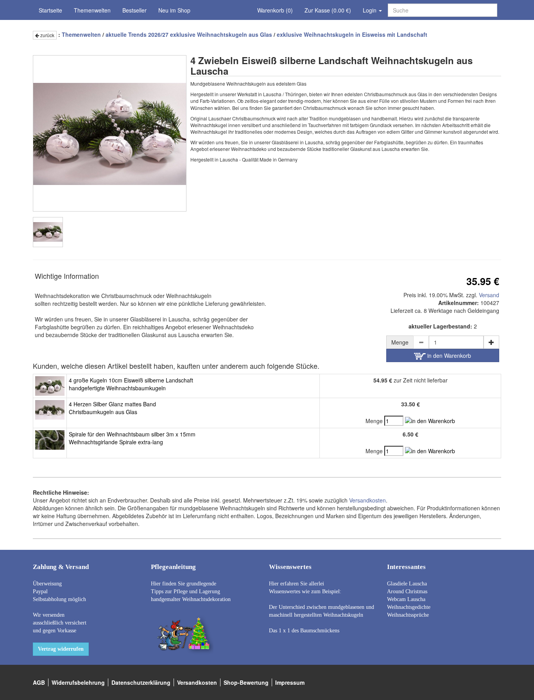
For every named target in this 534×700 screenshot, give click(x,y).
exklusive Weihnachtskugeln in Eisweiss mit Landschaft (352, 34)
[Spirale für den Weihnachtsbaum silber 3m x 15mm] (50, 439)
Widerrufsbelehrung (78, 682)
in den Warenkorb (448, 355)
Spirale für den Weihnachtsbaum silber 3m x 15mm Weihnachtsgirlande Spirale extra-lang (132, 438)
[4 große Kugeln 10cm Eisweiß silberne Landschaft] (50, 385)
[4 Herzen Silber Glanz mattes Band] (50, 409)
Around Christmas (407, 591)
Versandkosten (367, 500)
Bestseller (134, 10)
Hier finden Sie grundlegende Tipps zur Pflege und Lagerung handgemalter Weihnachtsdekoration (191, 591)
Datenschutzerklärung (140, 682)
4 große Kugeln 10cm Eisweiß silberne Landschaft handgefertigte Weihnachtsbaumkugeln (131, 384)
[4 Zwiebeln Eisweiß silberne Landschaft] (48, 232)
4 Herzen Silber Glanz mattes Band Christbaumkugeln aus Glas (112, 408)
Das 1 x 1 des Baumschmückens (304, 631)
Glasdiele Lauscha (407, 584)
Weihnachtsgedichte (408, 607)
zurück (46, 35)
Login (370, 10)
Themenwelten (92, 10)
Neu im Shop (174, 10)
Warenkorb (275, 10)
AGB (39, 682)
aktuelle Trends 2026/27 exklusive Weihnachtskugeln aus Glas (189, 34)
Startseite (50, 10)
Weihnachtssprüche (408, 615)
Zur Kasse (328, 10)
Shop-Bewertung (246, 682)
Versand (489, 295)
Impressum (290, 682)
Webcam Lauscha (406, 599)
